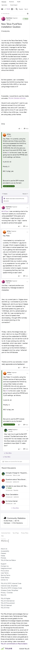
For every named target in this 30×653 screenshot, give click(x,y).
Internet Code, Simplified (9, 586)
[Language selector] (12, 9)
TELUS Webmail (6, 605)
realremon (16, 496)
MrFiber (9, 134)
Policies (3, 558)
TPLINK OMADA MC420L (17, 98)
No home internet (11, 501)
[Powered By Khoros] (15, 540)
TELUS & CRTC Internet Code (11, 583)
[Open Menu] (28, 13)
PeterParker (9, 18)
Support (3, 564)
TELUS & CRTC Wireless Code (11, 588)
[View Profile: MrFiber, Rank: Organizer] (4, 232)
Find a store (5, 571)
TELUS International (7, 601)
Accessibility (5, 551)
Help (2, 535)
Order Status (5, 577)
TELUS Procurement (8, 603)
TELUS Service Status (8, 560)
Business (11, 1)
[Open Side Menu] (2, 9)
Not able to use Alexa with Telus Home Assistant (16, 486)
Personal (4, 1)
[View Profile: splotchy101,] (3, 480)
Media (3, 556)
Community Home (5, 533)
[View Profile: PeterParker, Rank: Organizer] (3, 19)
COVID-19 (4, 580)
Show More (9, 453)
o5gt (15, 503)
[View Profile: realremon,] (3, 495)
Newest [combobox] (25, 194)
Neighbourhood (6, 568)
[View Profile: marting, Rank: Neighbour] (5, 430)
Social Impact (13, 5)
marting (10, 429)
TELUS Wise (5, 608)
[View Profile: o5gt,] (3, 502)
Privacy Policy (24, 533)
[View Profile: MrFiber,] (4, 135)
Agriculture (4, 5)
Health (18, 1)
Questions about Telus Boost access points (15, 479)
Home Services (6, 13)
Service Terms (5, 575)
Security (3, 595)
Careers (3, 553)
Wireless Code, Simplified (9, 590)
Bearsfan (16, 490)
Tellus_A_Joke (16, 475)
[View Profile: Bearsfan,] (3, 487)
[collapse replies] (15, 205)
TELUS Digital (5, 598)
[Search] (17, 9)
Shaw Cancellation (12, 494)
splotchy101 (16, 481)
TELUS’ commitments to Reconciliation (14, 644)
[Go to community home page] (7, 9)
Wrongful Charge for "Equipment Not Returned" (17, 473)
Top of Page (16, 533)
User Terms (4, 573)
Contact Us (5, 566)
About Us (4, 549)
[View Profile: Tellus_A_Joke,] (3, 473)
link (8, 152)
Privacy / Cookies (7, 592)
